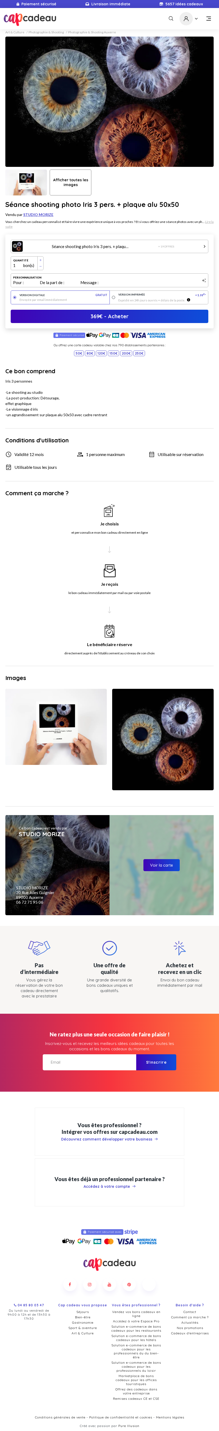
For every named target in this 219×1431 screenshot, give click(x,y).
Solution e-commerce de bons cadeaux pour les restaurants (136, 1328)
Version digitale (63, 295)
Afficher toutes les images (70, 182)
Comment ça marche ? (190, 1317)
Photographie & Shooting (46, 32)
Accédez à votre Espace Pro (136, 1321)
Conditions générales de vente (60, 1417)
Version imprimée (162, 295)
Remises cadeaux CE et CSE (136, 1399)
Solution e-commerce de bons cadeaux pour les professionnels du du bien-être (136, 1351)
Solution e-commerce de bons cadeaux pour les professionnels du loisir (136, 1367)
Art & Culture (14, 32)
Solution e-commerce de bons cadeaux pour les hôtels (136, 1338)
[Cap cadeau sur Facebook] (70, 1284)
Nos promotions (190, 1328)
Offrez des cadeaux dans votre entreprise (136, 1391)
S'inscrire (156, 1062)
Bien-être (83, 1317)
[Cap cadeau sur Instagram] (89, 1284)
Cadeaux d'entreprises (190, 1333)
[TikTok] (149, 1284)
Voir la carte (161, 865)
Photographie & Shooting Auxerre (92, 32)
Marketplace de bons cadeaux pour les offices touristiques (136, 1380)
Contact (189, 1312)
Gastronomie (82, 1322)
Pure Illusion (128, 1426)
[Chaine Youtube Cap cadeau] (109, 1284)
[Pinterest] (129, 1284)
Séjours (82, 1312)
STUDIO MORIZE (38, 214)
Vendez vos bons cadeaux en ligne (136, 1314)
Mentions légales (170, 1417)
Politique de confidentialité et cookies (120, 1417)
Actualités (189, 1322)
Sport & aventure (82, 1328)
